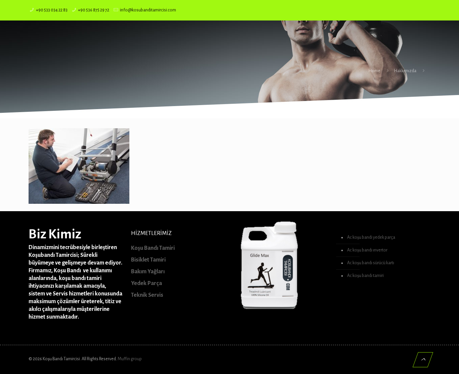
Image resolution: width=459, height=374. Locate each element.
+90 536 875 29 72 (93, 10)
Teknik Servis (147, 295)
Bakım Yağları (148, 272)
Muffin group (130, 359)
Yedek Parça (146, 283)
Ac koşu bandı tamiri (365, 275)
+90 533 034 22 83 (52, 10)
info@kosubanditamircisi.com (148, 10)
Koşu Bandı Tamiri (153, 248)
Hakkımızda (405, 70)
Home (374, 70)
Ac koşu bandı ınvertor (367, 250)
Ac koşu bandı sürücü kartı (370, 263)
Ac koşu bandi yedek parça (371, 237)
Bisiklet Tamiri (148, 260)
